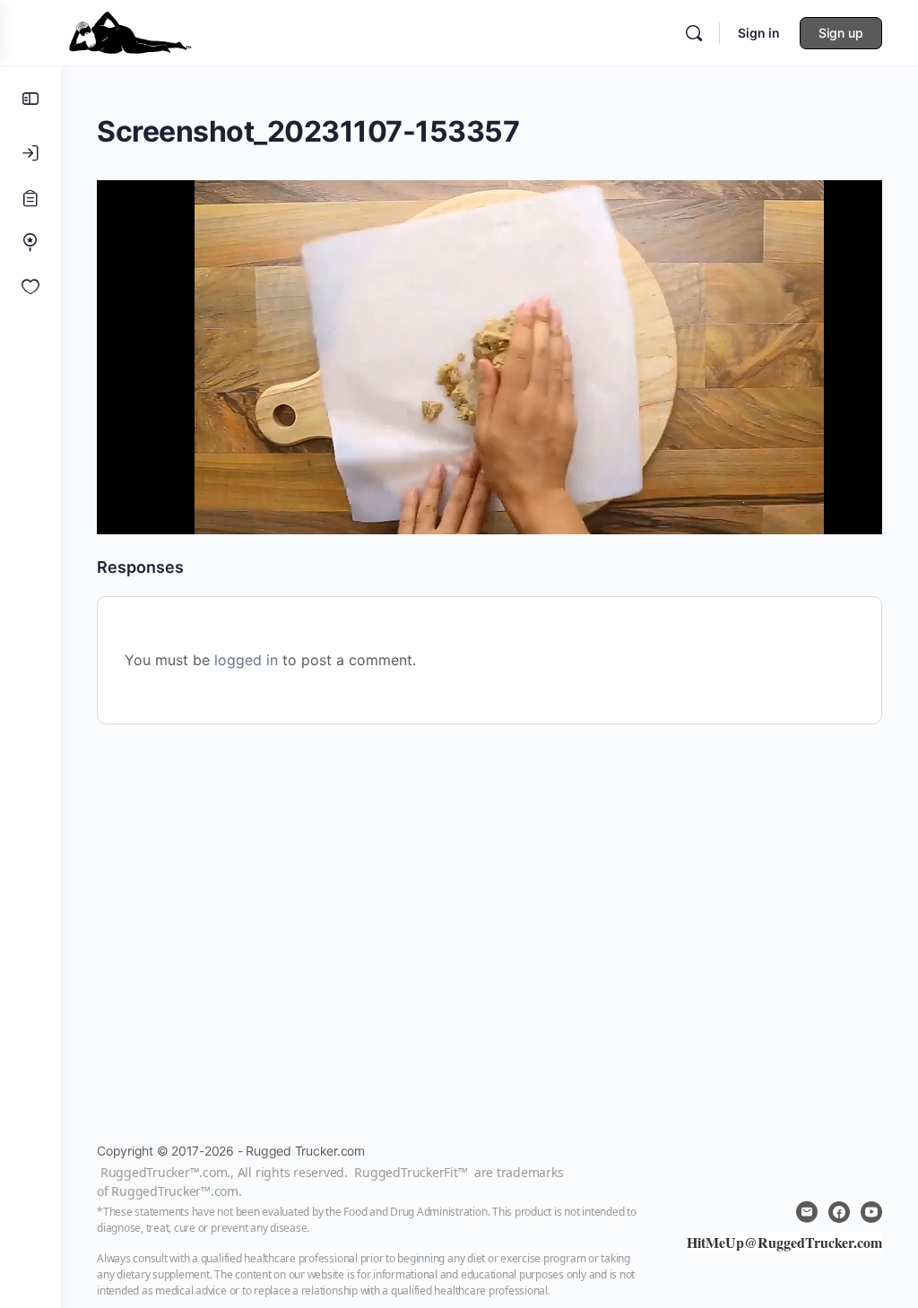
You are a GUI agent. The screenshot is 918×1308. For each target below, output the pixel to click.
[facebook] (839, 1212)
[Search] (694, 33)
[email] (807, 1212)
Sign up (840, 32)
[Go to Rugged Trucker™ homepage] (130, 31)
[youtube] (871, 1212)
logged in (246, 660)
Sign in (759, 32)
